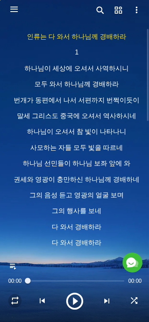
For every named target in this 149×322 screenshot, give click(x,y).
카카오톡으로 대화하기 (73, 306)
